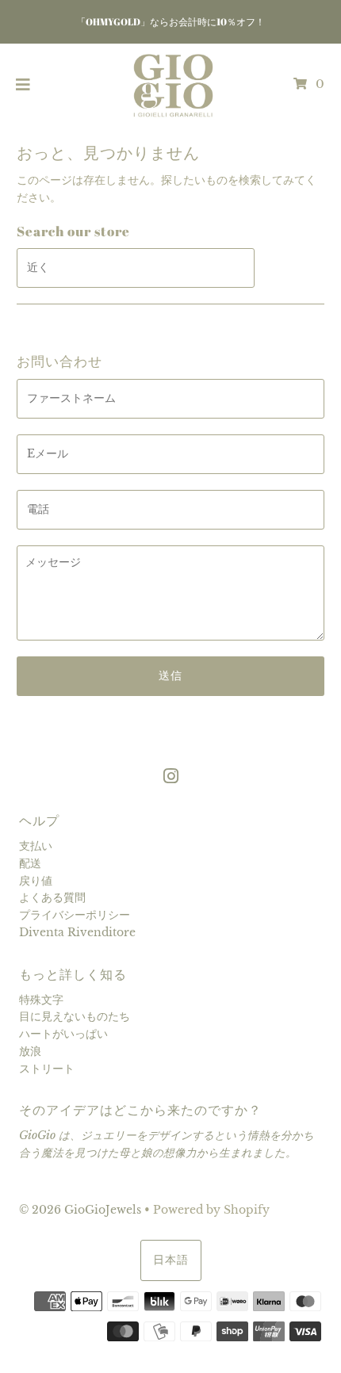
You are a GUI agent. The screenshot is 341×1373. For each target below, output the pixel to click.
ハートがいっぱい (63, 1034)
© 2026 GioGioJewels (80, 1210)
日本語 (171, 1260)
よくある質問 (52, 897)
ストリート (47, 1069)
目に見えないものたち (74, 1016)
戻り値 (35, 881)
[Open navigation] (23, 85)
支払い (35, 846)
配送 (30, 863)
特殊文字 (41, 1000)
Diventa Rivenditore (77, 932)
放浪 (30, 1051)
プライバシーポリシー (74, 915)
